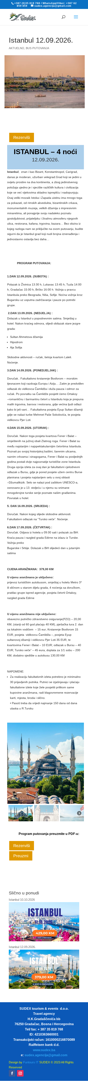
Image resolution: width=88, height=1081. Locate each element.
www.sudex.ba (44, 1050)
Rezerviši (21, 137)
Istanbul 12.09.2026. (22, 947)
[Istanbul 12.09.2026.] (44, 987)
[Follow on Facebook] (12, 1073)
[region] (45, 773)
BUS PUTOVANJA (37, 48)
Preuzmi (20, 856)
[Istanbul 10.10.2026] (44, 940)
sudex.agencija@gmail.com (46, 1055)
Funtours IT (30, 1062)
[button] (12, 763)
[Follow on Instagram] (20, 1073)
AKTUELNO (16, 48)
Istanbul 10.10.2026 (22, 899)
